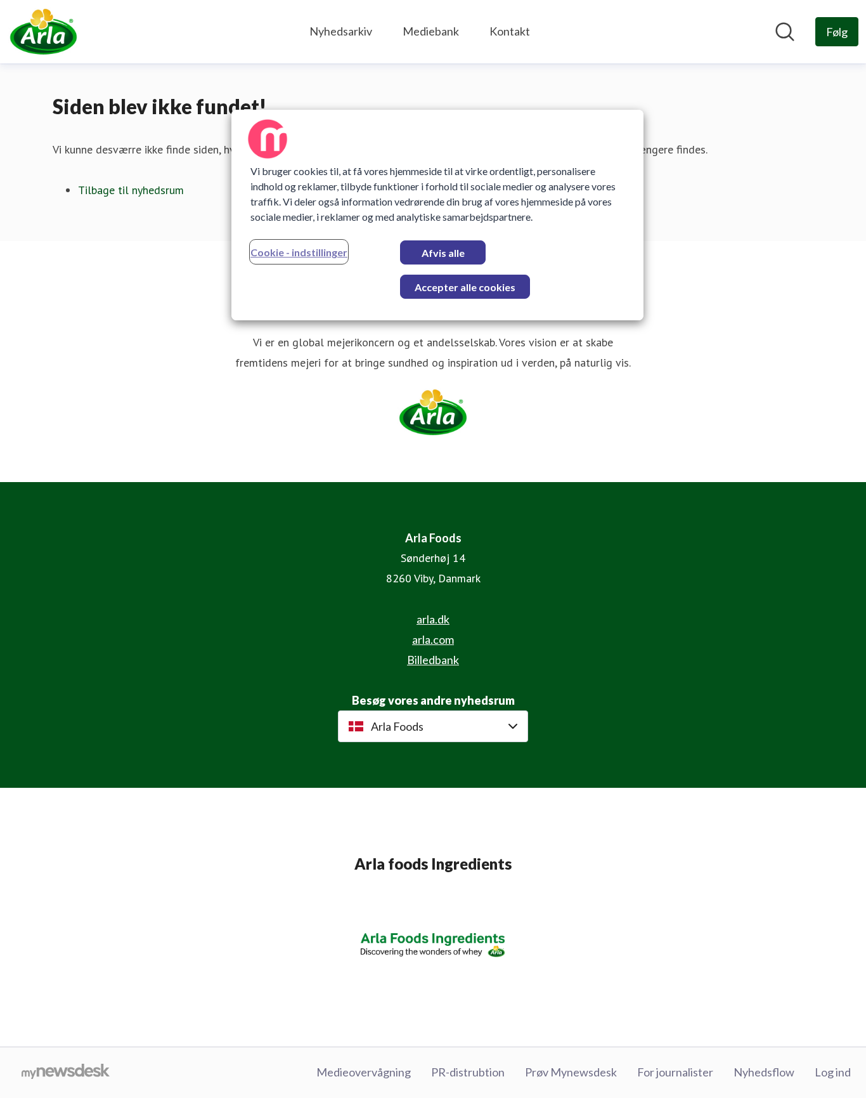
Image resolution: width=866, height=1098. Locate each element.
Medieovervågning (363, 1072)
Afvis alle (443, 253)
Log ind (833, 1072)
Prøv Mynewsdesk (571, 1072)
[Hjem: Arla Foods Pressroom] (43, 32)
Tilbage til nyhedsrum (131, 190)
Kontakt (509, 31)
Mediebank (431, 31)
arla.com (433, 639)
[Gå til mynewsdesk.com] (65, 1072)
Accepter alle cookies (465, 287)
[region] (437, 215)
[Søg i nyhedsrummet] (785, 32)
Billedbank (433, 660)
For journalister (675, 1072)
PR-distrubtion (468, 1072)
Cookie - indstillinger (298, 252)
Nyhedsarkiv (340, 31)
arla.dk (433, 619)
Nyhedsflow (764, 1072)
